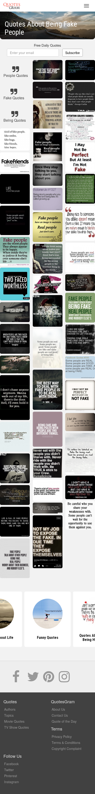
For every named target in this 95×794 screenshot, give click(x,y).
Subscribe (72, 52)
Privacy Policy (62, 736)
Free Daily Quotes (47, 45)
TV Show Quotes (16, 727)
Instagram (11, 781)
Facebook (11, 763)
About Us (58, 709)
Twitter (9, 769)
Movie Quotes (14, 721)
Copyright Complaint (66, 748)
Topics (9, 715)
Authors (9, 709)
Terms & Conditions (66, 742)
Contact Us (60, 715)
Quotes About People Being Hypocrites (48, 637)
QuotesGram (11, 6)
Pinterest (10, 775)
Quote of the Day (64, 721)
